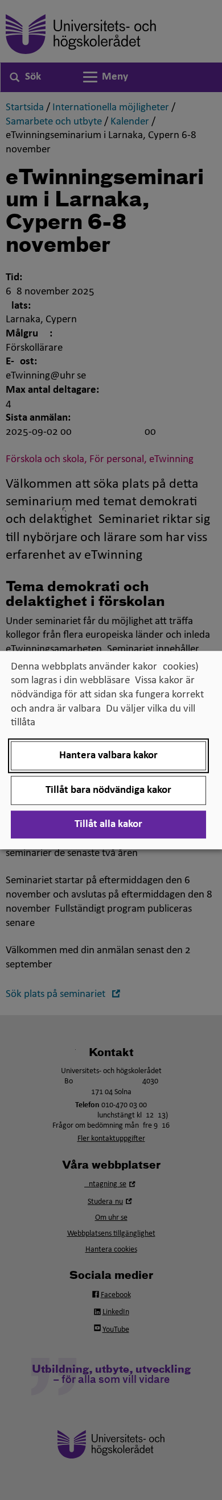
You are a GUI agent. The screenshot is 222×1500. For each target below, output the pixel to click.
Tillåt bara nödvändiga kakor (108, 790)
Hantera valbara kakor (108, 755)
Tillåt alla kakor (108, 824)
